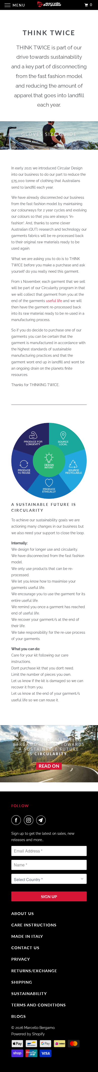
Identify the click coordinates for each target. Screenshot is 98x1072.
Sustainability (29, 993)
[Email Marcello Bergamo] (42, 820)
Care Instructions (34, 924)
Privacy (20, 959)
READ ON (49, 766)
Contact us (25, 947)
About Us (22, 913)
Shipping (21, 982)
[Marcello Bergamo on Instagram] (29, 820)
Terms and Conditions (38, 1004)
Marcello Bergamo (39, 1028)
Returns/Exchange (34, 970)
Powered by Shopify (28, 1034)
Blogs (18, 1016)
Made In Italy (27, 936)
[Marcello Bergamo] (49, 5)
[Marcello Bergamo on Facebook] (17, 820)
